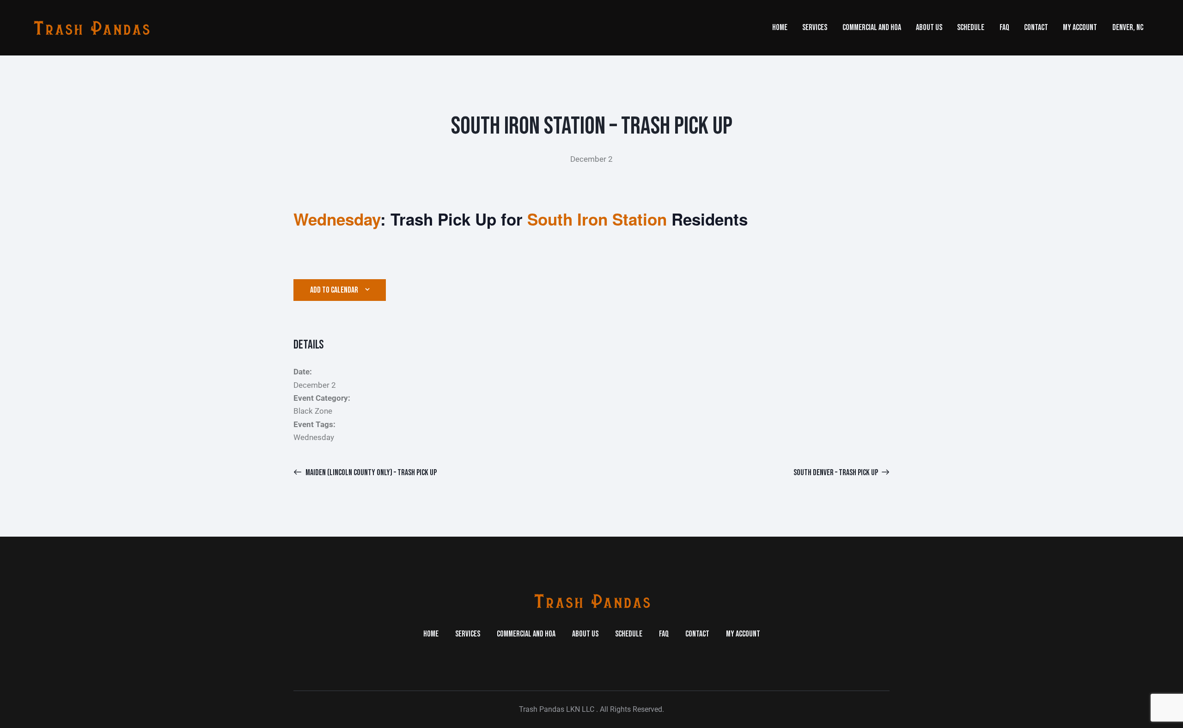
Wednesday (313, 437)
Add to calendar (334, 290)
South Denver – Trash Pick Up (836, 472)
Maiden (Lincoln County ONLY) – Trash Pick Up (370, 472)
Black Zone (312, 411)
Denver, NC (1127, 27)
